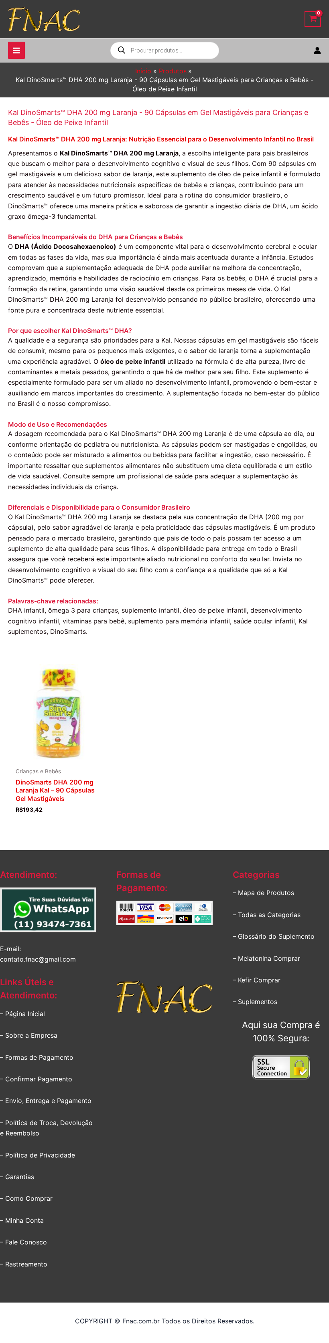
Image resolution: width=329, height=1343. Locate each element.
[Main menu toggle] (16, 50)
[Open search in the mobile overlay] (164, 50)
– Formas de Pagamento (36, 1057)
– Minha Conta (22, 1220)
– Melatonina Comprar (266, 958)
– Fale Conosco (23, 1242)
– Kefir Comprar (256, 980)
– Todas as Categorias (267, 915)
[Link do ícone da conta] (317, 50)
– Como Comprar (26, 1198)
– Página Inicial (22, 1014)
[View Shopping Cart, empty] (313, 19)
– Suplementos (255, 1002)
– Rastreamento (23, 1264)
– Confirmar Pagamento (36, 1079)
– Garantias (17, 1177)
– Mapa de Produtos (263, 893)
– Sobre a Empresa (28, 1035)
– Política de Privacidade (37, 1155)
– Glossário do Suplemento (274, 936)
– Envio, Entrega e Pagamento (45, 1101)
